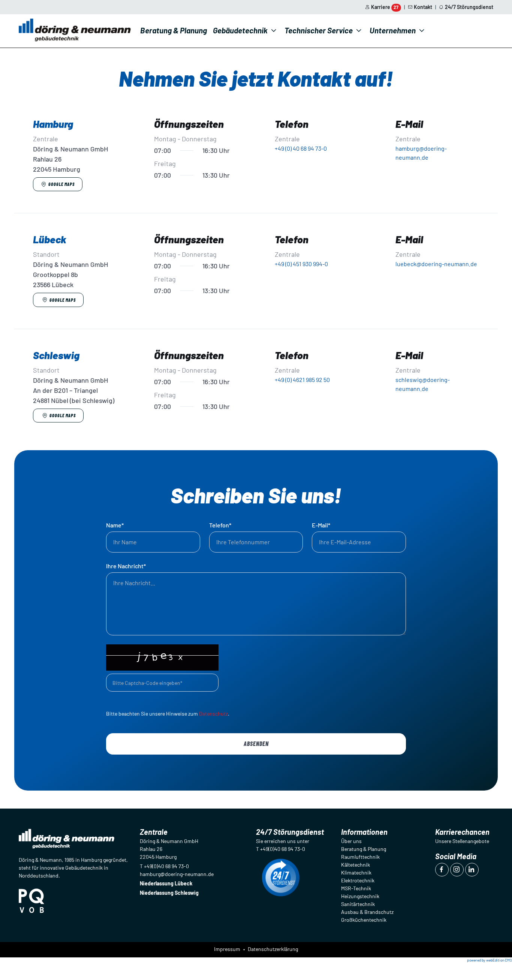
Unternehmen (393, 30)
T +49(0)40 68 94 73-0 (164, 866)
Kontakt (423, 7)
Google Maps (61, 184)
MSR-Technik (356, 888)
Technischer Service (318, 30)
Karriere (385, 7)
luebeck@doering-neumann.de (436, 263)
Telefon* (220, 525)
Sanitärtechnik (358, 904)
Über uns (351, 841)
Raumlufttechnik (360, 857)
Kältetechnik (355, 864)
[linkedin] (472, 869)
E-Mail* (321, 525)
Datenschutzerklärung (273, 949)
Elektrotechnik (357, 880)
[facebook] (442, 869)
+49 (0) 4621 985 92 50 (302, 379)
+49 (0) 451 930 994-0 (301, 263)
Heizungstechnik (360, 896)
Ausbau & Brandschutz (367, 912)
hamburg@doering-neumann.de (177, 874)
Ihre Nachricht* (126, 565)
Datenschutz (213, 713)
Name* (115, 525)
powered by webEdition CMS (489, 960)
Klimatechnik (356, 872)
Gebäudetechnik (240, 30)
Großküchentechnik (363, 920)
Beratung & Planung (173, 30)
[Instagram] (457, 869)
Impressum (227, 949)
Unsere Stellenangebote (462, 841)
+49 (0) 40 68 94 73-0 (301, 148)
